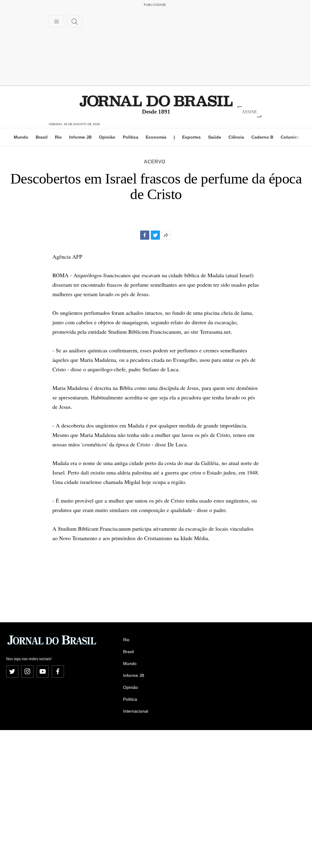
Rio (58, 137)
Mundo (21, 137)
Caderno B (262, 137)
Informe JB (80, 137)
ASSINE (249, 111)
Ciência (236, 137)
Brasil (42, 137)
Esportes (191, 137)
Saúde (214, 137)
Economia (156, 137)
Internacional (135, 711)
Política (130, 137)
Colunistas (292, 137)
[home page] (156, 100)
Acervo (154, 161)
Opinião (107, 137)
